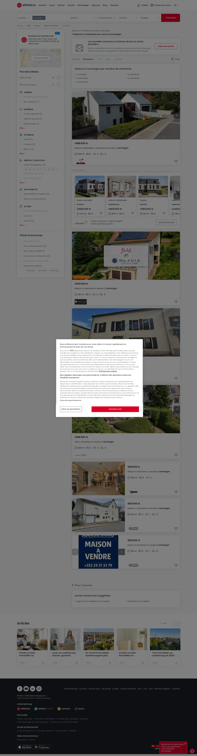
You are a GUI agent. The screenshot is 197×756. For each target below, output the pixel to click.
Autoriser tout (115, 409)
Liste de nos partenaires (70, 400)
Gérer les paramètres (70, 409)
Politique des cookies (108, 371)
